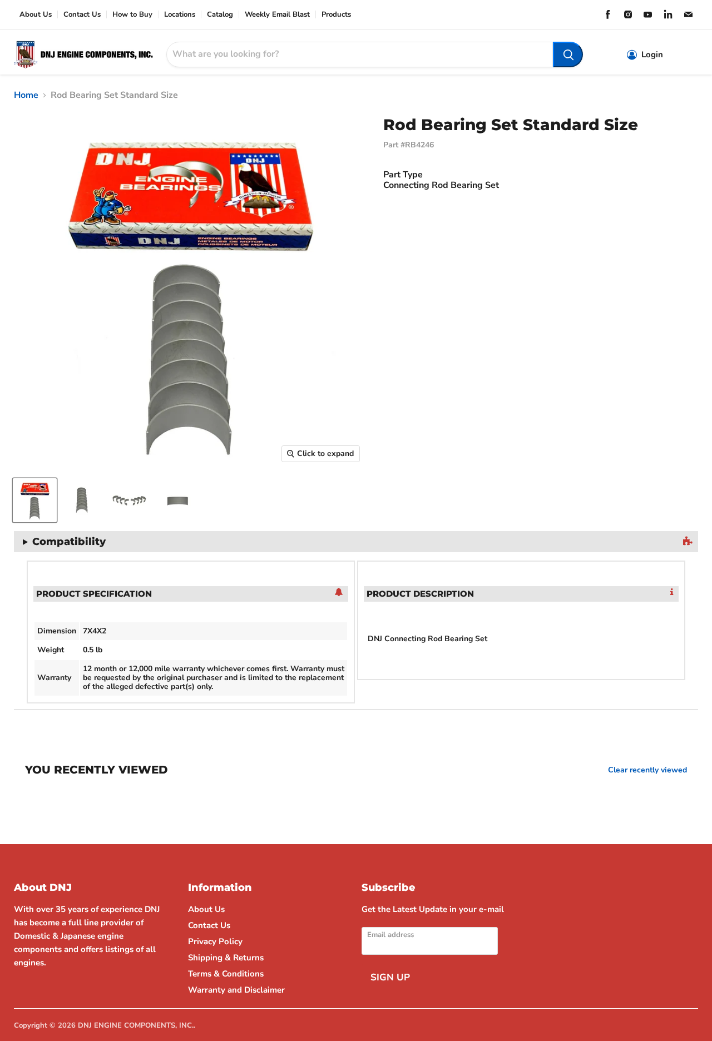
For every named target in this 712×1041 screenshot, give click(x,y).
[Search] (568, 54)
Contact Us (82, 15)
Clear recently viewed (647, 770)
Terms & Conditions (226, 973)
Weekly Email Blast (277, 15)
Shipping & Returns (226, 957)
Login (652, 55)
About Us (35, 15)
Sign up (390, 977)
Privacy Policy (215, 941)
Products (336, 15)
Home (26, 95)
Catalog (220, 15)
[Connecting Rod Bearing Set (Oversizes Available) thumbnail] (35, 500)
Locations (179, 15)
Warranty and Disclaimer (236, 989)
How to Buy (132, 15)
